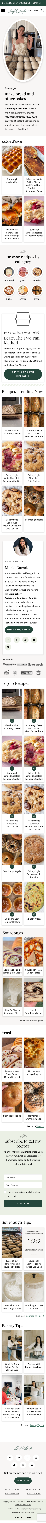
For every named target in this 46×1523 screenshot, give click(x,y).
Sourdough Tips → (35, 1316)
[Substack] (31, 1465)
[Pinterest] (8, 647)
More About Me (17, 629)
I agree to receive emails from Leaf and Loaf (24, 1194)
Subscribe (23, 1480)
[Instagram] (8, 640)
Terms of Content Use (23, 1504)
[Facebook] (17, 640)
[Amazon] (23, 1465)
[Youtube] (34, 640)
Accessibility (12, 1493)
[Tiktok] (25, 640)
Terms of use (12, 1489)
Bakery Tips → (37, 1425)
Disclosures (34, 1493)
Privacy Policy (34, 1489)
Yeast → (40, 1126)
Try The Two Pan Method (23, 374)
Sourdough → (36, 1020)
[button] (23, 1194)
